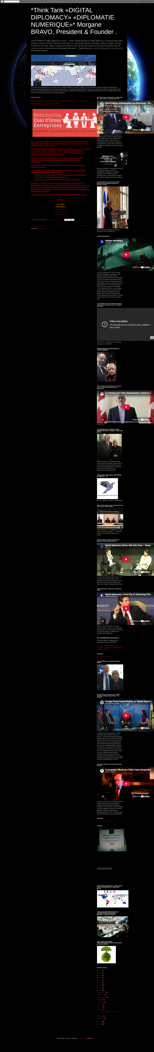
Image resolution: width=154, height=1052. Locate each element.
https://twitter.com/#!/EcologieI (60, 214)
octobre (102, 994)
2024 (100, 970)
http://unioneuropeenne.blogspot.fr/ (60, 209)
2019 (100, 978)
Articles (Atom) (43, 228)
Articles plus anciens (84, 225)
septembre (103, 997)
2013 (100, 1021)
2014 (100, 990)
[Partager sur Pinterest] (73, 220)
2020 (100, 975)
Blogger (95, 1038)
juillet (102, 1002)
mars (101, 1016)
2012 (100, 1024)
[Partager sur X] (69, 220)
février (102, 1018)
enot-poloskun (82, 1038)
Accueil (61, 225)
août (101, 999)
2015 (100, 987)
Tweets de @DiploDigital (104, 656)
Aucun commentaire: (56, 219)
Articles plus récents (37, 225)
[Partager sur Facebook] (71, 220)
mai (101, 1007)
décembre (103, 992)
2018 (100, 980)
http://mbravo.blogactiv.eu (60, 211)
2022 (100, 973)
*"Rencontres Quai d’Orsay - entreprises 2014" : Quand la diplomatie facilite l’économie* (60, 102)
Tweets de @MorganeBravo (105, 821)
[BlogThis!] (67, 220)
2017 (100, 982)
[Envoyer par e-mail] (65, 220)
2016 (100, 985)
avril (101, 1009)
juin (101, 1004)
